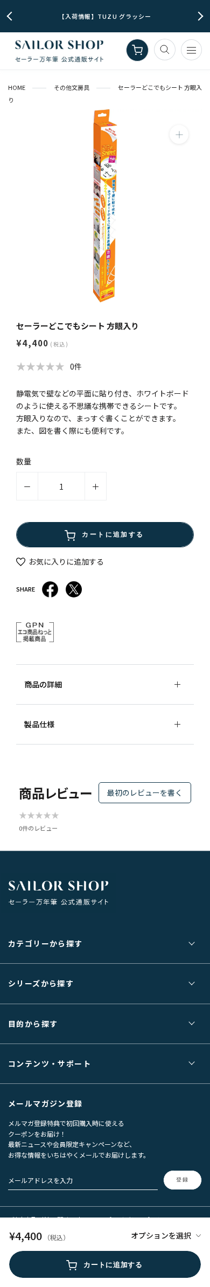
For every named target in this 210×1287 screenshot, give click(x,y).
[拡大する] (179, 134)
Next (199, 16)
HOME (16, 87)
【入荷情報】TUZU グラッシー (105, 16)
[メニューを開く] (191, 49)
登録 (182, 1179)
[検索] (165, 49)
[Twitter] (74, 589)
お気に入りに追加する (65, 561)
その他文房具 (71, 87)
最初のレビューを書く (145, 792)
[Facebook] (50, 589)
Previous (11, 16)
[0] (137, 50)
